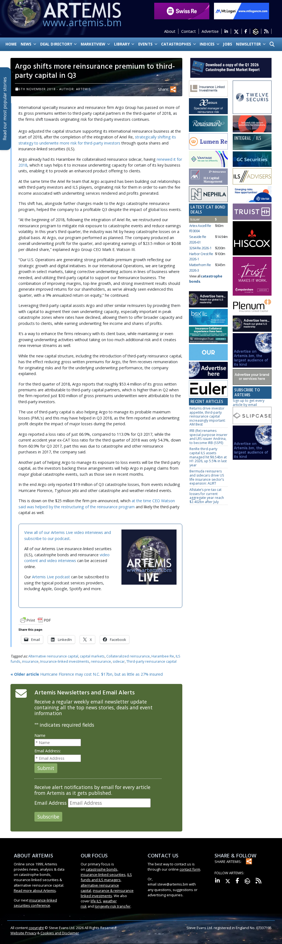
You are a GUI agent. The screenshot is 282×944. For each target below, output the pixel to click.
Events (146, 44)
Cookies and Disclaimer (59, 932)
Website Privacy (23, 932)
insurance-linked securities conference (35, 903)
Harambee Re (162, 656)
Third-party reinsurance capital (151, 661)
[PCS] (252, 194)
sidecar (119, 661)
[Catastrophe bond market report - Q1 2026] (231, 67)
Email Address (50, 803)
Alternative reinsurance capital (53, 656)
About (169, 31)
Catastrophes (176, 44)
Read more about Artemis (35, 890)
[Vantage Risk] (208, 159)
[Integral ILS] (252, 142)
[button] (272, 44)
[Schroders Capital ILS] (252, 124)
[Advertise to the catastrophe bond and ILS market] (252, 377)
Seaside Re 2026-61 (197, 239)
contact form (190, 869)
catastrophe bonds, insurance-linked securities (103, 872)
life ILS (96, 900)
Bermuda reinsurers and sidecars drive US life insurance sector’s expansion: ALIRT (206, 477)
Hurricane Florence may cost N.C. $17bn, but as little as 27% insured (86, 674)
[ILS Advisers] (252, 176)
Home (11, 44)
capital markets (92, 656)
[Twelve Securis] (252, 97)
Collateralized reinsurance (128, 656)
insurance (30, 661)
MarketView (94, 44)
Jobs (227, 44)
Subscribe (48, 816)
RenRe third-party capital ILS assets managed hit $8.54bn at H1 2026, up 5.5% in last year (208, 456)
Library (122, 44)
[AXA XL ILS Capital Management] (208, 176)
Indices (208, 44)
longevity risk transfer (113, 906)
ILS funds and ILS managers (106, 877)
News (27, 44)
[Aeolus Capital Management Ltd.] (208, 106)
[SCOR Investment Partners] (208, 352)
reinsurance (101, 661)
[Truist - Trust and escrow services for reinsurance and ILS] (252, 212)
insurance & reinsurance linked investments (107, 893)
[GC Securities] (252, 159)
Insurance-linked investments (64, 661)
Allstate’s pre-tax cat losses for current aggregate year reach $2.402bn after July (206, 495)
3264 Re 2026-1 (200, 247)
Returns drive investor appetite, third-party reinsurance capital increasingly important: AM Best (207, 416)
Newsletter (249, 44)
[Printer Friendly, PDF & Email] (35, 619)
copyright (36, 927)
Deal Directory (56, 44)
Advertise (210, 31)
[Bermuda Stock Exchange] (208, 317)
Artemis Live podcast (51, 576)
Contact (188, 31)
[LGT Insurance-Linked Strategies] (208, 141)
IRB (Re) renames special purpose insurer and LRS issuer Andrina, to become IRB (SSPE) (208, 436)
